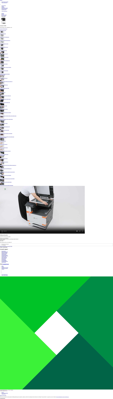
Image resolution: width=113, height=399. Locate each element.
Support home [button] (4, 5)
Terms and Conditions (5, 393)
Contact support (5, 247)
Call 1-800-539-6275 (5, 274)
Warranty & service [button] (4, 8)
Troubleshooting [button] (2, 155)
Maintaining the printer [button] (3, 137)
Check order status (4, 257)
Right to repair (4, 262)
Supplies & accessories (5, 267)
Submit (1, 247)
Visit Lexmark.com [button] (4, 2)
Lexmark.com (5, 264)
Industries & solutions (5, 268)
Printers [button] (3, 6)
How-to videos (4, 15)
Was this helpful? (2, 239)
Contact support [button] (4, 9)
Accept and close (2, 398)
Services (3, 269)
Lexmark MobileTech (5, 261)
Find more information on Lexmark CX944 (6, 246)
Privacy (3, 392)
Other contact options (5, 275)
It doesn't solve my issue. (5, 244)
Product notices (4, 259)
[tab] (56, 30)
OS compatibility (4, 260)
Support (3, 13)
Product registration (4, 252)
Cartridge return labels (5, 255)
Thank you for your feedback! (4, 238)
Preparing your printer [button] (3, 30)
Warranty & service (4, 253)
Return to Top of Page (3, 395)
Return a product (4, 258)
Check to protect (4, 256)
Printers (3, 14)
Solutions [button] (3, 7)
